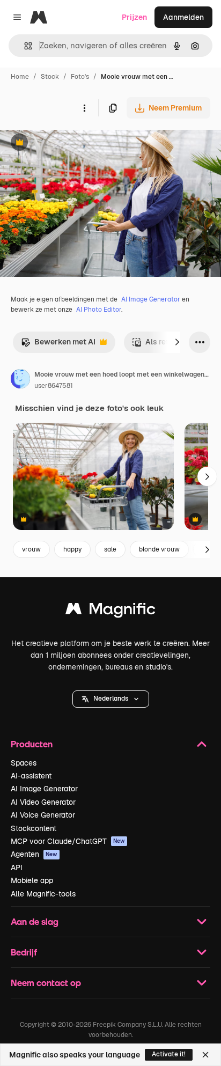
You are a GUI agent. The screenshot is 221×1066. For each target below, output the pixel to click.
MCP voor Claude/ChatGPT (68, 841)
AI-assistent (31, 776)
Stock (50, 76)
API (17, 867)
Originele (70, 143)
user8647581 (53, 385)
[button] (110, 699)
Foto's (80, 76)
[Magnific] (110, 611)
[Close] (205, 1054)
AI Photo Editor (98, 309)
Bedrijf (24, 952)
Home (20, 76)
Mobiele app (32, 880)
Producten (32, 743)
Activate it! (169, 1054)
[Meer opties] (84, 108)
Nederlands (110, 698)
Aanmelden (183, 17)
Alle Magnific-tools (43, 894)
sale (110, 549)
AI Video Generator (43, 802)
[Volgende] (177, 342)
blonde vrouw (159, 549)
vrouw (31, 549)
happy (72, 549)
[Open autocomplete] (24, 46)
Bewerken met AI (58, 344)
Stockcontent (33, 828)
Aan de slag (34, 921)
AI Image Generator (150, 299)
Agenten (34, 854)
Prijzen (134, 17)
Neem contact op (46, 982)
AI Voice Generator (43, 815)
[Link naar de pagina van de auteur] (20, 380)
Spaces (23, 763)
